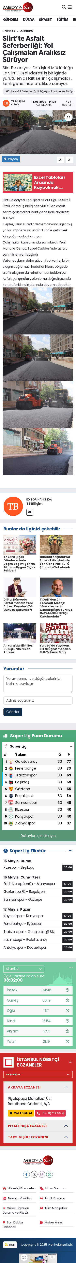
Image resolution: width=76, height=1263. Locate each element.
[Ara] (64, 7)
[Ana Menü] (70, 7)
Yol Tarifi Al (23, 1113)
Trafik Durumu (55, 1198)
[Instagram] (42, 1174)
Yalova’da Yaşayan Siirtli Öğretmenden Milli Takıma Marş (55, 649)
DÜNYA (28, 20)
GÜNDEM (10, 20)
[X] (34, 1174)
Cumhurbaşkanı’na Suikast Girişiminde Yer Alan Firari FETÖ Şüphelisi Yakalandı (55, 562)
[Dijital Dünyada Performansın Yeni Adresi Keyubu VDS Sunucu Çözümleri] (19, 587)
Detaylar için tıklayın (38, 835)
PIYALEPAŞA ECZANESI (27, 1125)
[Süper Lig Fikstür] (71, 850)
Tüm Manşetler (56, 1208)
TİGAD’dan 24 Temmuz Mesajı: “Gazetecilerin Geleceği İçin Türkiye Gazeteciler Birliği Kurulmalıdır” (56, 608)
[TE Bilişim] (13, 506)
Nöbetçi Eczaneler (21, 1188)
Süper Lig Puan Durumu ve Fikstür (16, 1210)
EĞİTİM (62, 20)
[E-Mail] (29, 512)
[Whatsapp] (49, 1174)
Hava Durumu (55, 1188)
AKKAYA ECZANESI (24, 1087)
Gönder (12, 711)
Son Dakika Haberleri (13, 1224)
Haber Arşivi (53, 1222)
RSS (12, 1244)
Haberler (9, 31)
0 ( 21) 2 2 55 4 (53, 1113)
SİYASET (45, 20)
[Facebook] (26, 1174)
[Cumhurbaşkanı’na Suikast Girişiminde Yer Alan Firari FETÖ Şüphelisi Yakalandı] (56, 544)
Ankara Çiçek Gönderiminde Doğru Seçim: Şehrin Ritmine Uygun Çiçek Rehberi (19, 563)
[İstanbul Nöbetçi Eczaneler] (71, 1062)
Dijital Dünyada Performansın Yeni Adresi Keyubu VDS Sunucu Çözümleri (18, 605)
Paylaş (13, 159)
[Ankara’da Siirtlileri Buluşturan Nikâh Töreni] (19, 633)
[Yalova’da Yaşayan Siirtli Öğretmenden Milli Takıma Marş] (56, 633)
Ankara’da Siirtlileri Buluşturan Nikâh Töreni (18, 649)
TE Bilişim (34, 503)
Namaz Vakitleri (19, 1198)
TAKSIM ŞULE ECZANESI (28, 1137)
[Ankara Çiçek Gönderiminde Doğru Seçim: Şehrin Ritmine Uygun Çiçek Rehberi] (19, 544)
